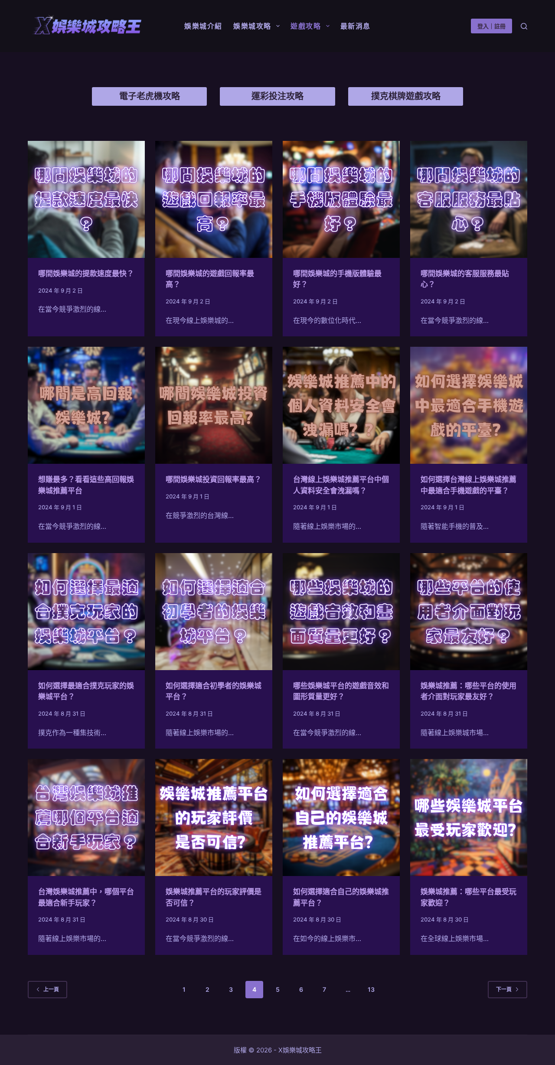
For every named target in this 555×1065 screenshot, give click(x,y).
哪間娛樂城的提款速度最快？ (86, 273)
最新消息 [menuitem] (355, 26)
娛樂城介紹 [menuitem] (203, 26)
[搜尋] (524, 26)
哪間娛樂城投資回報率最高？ (213, 479)
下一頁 (504, 989)
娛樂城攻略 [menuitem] (252, 26)
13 (371, 989)
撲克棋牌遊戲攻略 (406, 96)
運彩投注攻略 (277, 96)
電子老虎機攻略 (149, 96)
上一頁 (51, 989)
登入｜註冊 (491, 26)
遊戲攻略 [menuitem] (306, 26)
